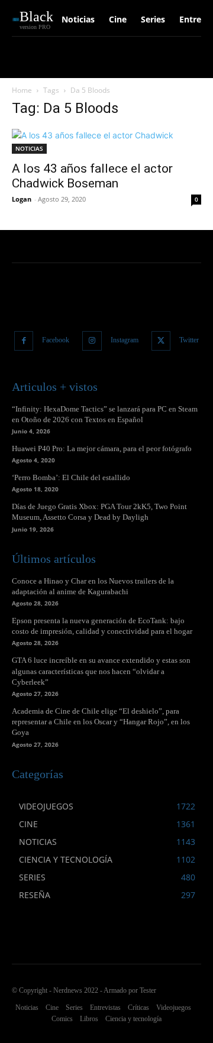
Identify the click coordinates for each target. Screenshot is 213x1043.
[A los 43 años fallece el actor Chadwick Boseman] (106, 141)
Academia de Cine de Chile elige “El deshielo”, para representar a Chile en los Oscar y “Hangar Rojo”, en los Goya (101, 722)
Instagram (124, 340)
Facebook (55, 340)
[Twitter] (161, 341)
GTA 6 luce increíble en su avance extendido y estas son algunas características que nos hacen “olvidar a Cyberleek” (101, 671)
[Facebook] (24, 341)
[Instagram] (92, 341)
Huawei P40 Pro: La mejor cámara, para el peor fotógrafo (102, 448)
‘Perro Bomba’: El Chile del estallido (71, 477)
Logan (21, 199)
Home (22, 90)
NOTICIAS (29, 148)
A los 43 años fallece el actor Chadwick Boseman (92, 175)
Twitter (189, 340)
